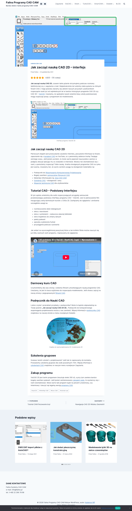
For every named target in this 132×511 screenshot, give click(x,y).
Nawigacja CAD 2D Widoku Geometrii (89, 402)
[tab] (62, 464)
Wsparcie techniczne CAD (44, 183)
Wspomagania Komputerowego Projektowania (63, 173)
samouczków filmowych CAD (58, 175)
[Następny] (113, 442)
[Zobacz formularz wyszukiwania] (124, 4)
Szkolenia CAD (40, 181)
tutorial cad (64, 390)
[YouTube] (45, 4)
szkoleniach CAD (37, 365)
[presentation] (30, 432)
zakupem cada (78, 380)
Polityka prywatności (107, 508)
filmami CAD (60, 293)
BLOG (118, 4)
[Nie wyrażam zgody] (130, 508)
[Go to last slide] (18, 442)
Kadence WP (90, 502)
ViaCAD (42, 94)
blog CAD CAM (61, 178)
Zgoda (118, 508)
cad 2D (34, 390)
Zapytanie (59, 4)
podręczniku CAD (93, 310)
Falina (36, 72)
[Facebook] (41, 4)
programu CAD (67, 385)
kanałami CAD (49, 156)
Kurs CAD (54, 390)
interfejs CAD (43, 390)
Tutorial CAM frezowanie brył (39, 402)
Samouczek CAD (36, 63)
